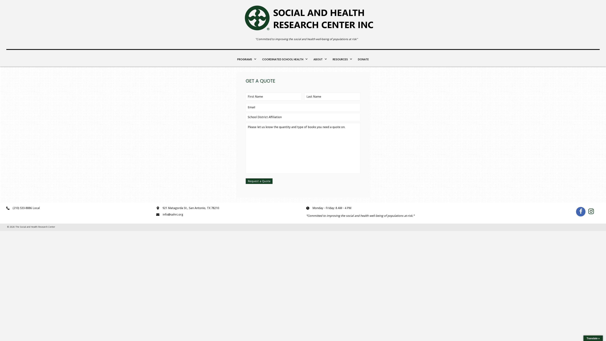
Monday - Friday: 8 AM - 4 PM (331, 208)
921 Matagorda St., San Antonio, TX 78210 (191, 208)
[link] (247, 59)
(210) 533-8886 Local (26, 208)
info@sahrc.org (173, 214)
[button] (580, 211)
